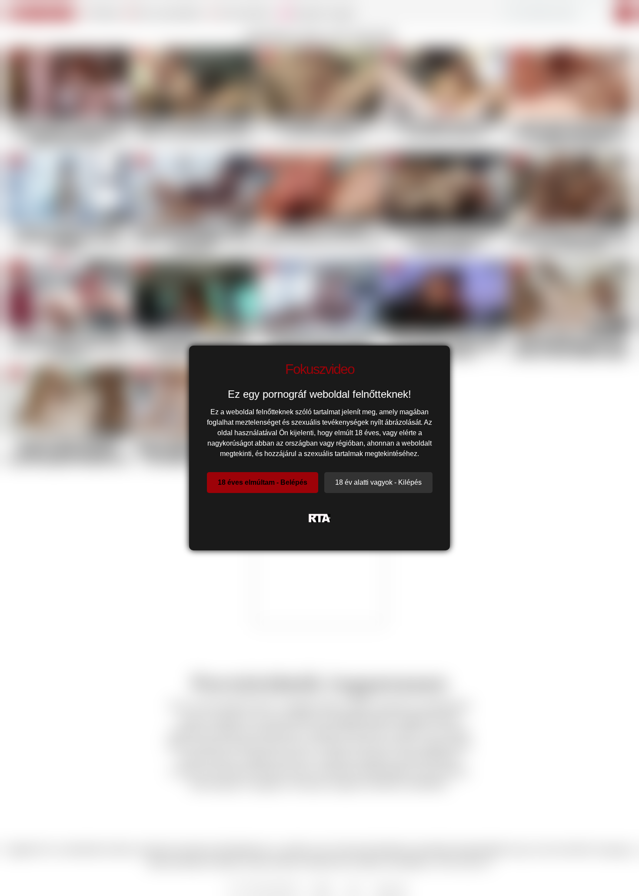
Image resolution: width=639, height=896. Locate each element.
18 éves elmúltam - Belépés (262, 482)
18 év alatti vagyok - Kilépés (378, 482)
